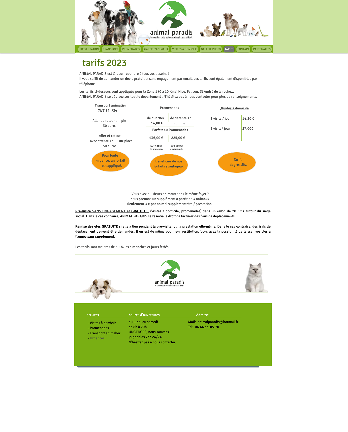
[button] (172, 21)
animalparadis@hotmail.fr (218, 322)
